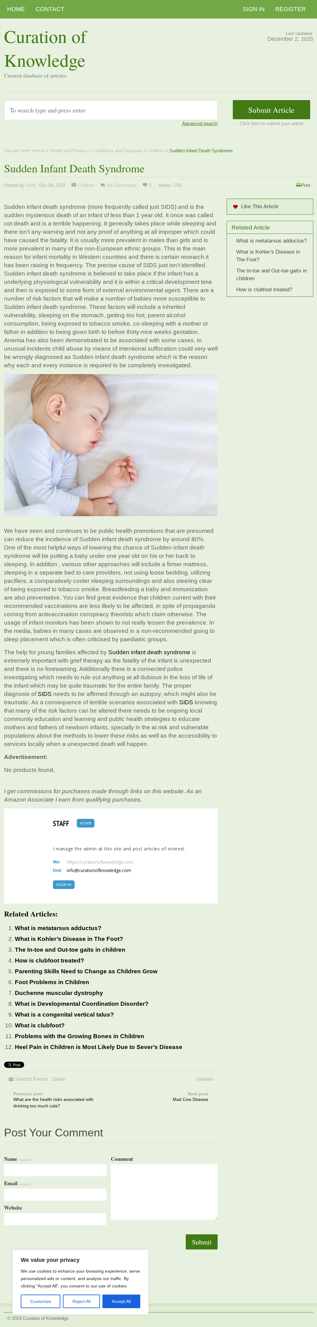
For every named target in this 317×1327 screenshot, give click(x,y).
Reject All (81, 1301)
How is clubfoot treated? (49, 960)
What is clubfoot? (40, 1025)
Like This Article (259, 206)
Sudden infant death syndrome (149, 652)
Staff (30, 185)
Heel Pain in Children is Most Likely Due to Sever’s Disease (98, 1047)
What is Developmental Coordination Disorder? (82, 1004)
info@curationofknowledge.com (99, 870)
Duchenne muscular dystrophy (59, 993)
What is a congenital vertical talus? (64, 1014)
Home (16, 9)
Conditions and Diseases (117, 150)
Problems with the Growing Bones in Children (79, 1036)
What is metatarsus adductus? (58, 928)
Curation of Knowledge (45, 48)
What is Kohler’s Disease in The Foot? (69, 939)
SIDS (45, 694)
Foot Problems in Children (52, 982)
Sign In (254, 9)
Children (156, 150)
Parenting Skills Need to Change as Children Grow (86, 971)
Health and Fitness (68, 150)
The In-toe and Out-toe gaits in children (70, 949)
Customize (40, 1301)
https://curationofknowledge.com (100, 862)
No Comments (122, 185)
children (204, 1079)
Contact (50, 9)
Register (290, 9)
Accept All (121, 1301)
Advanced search (200, 123)
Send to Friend (31, 1079)
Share (58, 1079)
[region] (80, 1282)
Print (305, 185)
